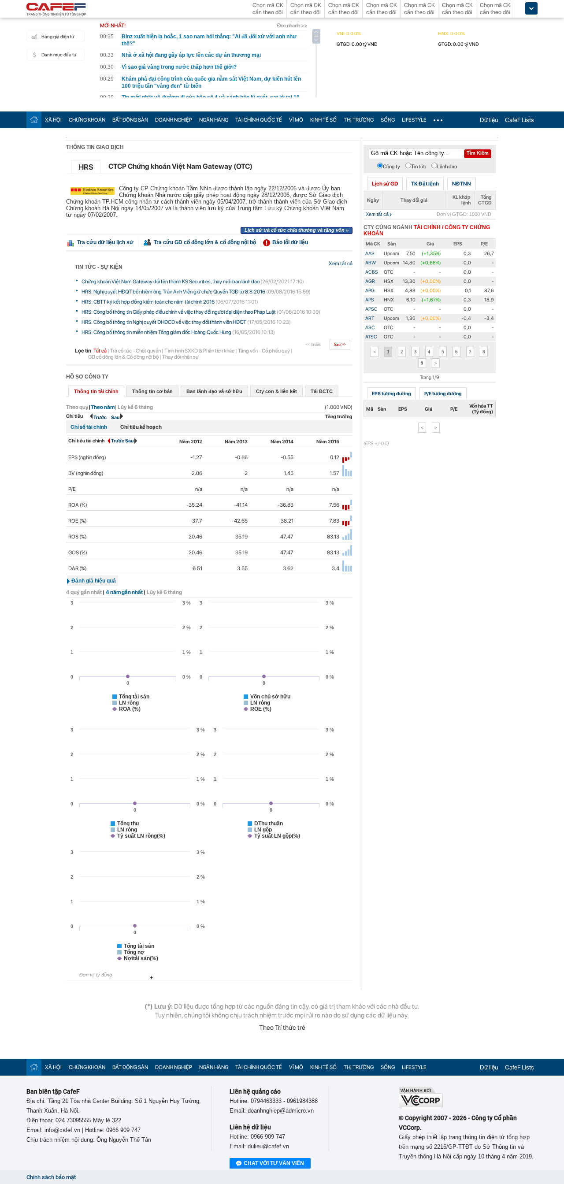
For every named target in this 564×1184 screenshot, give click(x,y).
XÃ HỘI (53, 120)
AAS (370, 253)
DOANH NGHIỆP (173, 120)
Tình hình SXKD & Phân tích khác (199, 351)
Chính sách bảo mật (51, 1177)
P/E (72, 489)
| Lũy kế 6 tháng (134, 407)
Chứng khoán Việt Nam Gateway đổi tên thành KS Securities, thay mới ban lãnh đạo (171, 281)
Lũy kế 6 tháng (164, 592)
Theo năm (103, 407)
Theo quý (77, 407)
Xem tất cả (340, 263)
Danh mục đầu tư (58, 55)
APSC (371, 309)
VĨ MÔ (296, 120)
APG (370, 290)
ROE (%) (77, 521)
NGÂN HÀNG (213, 120)
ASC (370, 327)
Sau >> (340, 344)
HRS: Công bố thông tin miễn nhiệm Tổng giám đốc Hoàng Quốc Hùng (156, 332)
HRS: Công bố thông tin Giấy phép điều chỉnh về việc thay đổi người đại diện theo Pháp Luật (179, 312)
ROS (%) (77, 537)
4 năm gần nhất (124, 592)
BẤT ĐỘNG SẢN (130, 120)
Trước (100, 417)
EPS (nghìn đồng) (87, 457)
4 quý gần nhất (84, 592)
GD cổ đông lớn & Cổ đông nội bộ (123, 357)
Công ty (391, 166)
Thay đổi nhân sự (180, 357)
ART (369, 318)
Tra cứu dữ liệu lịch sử (105, 242)
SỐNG (388, 120)
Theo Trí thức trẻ (282, 1028)
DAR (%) (77, 568)
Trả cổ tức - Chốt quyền (135, 351)
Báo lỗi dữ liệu (290, 242)
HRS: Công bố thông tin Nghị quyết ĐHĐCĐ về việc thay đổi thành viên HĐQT (164, 322)
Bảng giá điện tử (57, 37)
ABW (370, 263)
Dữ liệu (489, 119)
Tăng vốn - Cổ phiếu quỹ (264, 351)
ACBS (371, 272)
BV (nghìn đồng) (86, 473)
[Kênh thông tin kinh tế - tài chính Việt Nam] (56, 10)
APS (369, 300)
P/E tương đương (443, 394)
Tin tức (418, 166)
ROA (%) (77, 505)
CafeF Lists (519, 119)
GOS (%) (77, 552)
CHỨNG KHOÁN (87, 120)
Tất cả (100, 351)
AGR (370, 281)
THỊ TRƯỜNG (359, 120)
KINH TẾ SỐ (323, 120)
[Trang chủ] (34, 119)
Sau (115, 417)
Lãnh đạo (447, 166)
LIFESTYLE (414, 120)
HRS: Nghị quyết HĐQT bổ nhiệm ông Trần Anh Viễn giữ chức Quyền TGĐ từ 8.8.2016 (173, 292)
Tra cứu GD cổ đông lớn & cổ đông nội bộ (205, 242)
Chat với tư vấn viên (274, 1163)
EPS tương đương (391, 394)
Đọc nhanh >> (292, 25)
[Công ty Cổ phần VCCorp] (421, 1106)
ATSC (371, 337)
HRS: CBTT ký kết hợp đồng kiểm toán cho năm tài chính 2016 (148, 302)
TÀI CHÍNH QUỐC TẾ (258, 120)
